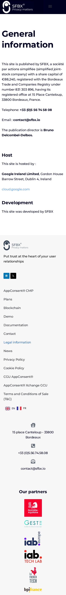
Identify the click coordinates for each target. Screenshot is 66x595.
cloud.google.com (16, 189)
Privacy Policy (14, 359)
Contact (10, 334)
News (8, 351)
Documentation (16, 325)
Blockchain (12, 308)
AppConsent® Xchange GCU (25, 385)
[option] (21, 408)
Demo (8, 316)
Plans (8, 299)
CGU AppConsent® (18, 377)
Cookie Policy (14, 368)
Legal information (17, 342)
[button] (50, 6)
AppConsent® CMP (18, 291)
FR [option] (24, 408)
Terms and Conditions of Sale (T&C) (26, 396)
